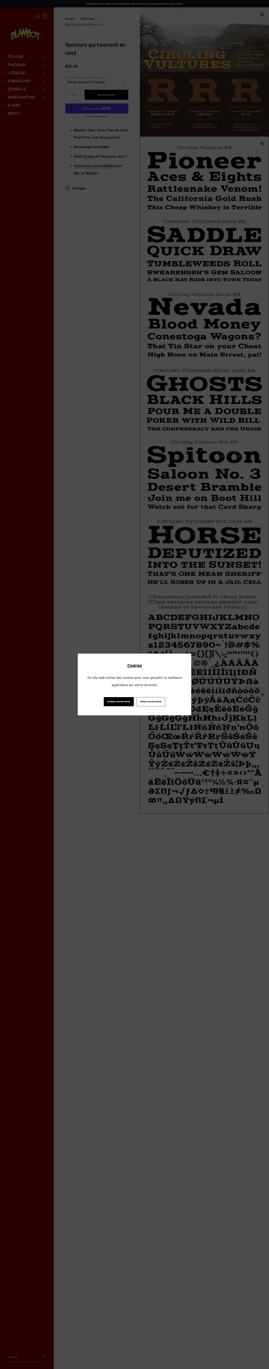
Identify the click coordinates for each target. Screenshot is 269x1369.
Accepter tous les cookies (119, 701)
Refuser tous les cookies (150, 701)
